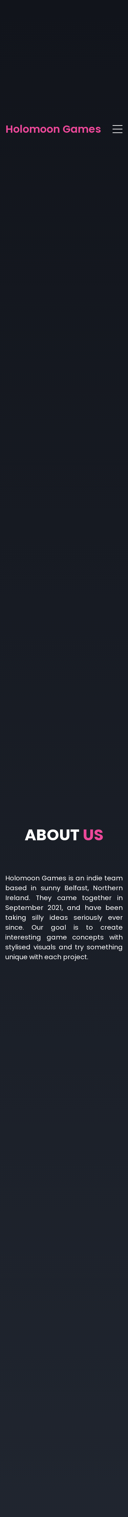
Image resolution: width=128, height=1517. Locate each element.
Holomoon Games (53, 129)
